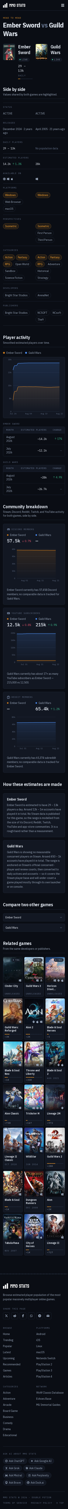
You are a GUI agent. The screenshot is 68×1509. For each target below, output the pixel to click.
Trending (8, 1340)
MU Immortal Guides (48, 1405)
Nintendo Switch (45, 1358)
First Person (45, 233)
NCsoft (57, 312)
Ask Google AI (43, 1461)
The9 (41, 319)
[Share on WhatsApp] (31, 1315)
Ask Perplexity (40, 1475)
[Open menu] (62, 5)
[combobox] (34, 917)
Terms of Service (15, 1503)
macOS (9, 208)
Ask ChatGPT (17, 1461)
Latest (7, 1352)
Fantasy (22, 257)
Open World (22, 264)
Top (61, 1503)
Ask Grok (14, 1468)
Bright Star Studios (16, 295)
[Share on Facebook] (23, 1315)
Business (8, 1417)
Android (40, 1334)
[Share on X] (6, 1315)
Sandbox (10, 271)
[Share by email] (48, 1315)
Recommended (11, 1364)
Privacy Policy (41, 1503)
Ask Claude (35, 1468)
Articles (7, 1376)
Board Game (10, 1411)
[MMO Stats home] (12, 5)
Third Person (45, 240)
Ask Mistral (15, 1475)
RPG (7, 264)
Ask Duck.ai (37, 1482)
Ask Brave (15, 1482)
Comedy (8, 1423)
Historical (43, 271)
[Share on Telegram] (39, 1315)
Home (6, 1334)
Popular (7, 1346)
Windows (10, 195)
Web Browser (13, 202)
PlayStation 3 (44, 1370)
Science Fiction (13, 278)
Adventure (54, 264)
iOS (38, 1340)
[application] (34, 387)
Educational (10, 1435)
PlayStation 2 (44, 1364)
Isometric (11, 226)
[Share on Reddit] (14, 1315)
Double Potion (41, 1497)
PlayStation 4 (44, 1376)
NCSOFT (42, 312)
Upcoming (9, 1358)
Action (9, 257)
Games (7, 1370)
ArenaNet (43, 295)
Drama (7, 1429)
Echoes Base (43, 1398)
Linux (39, 1346)
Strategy (43, 278)
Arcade (7, 1405)
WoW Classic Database (50, 1392)
